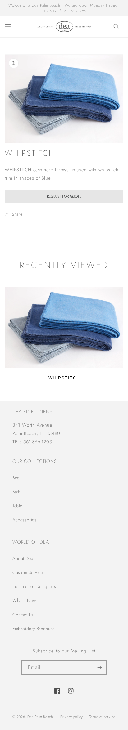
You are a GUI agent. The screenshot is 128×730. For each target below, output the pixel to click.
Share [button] (17, 214)
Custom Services (28, 572)
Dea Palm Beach (40, 716)
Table (17, 506)
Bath (16, 492)
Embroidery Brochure (33, 628)
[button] (8, 27)
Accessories (24, 520)
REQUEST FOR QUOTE (64, 196)
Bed (16, 478)
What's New (24, 600)
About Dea (22, 558)
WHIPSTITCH (64, 378)
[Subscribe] (99, 667)
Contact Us (23, 614)
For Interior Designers (34, 586)
